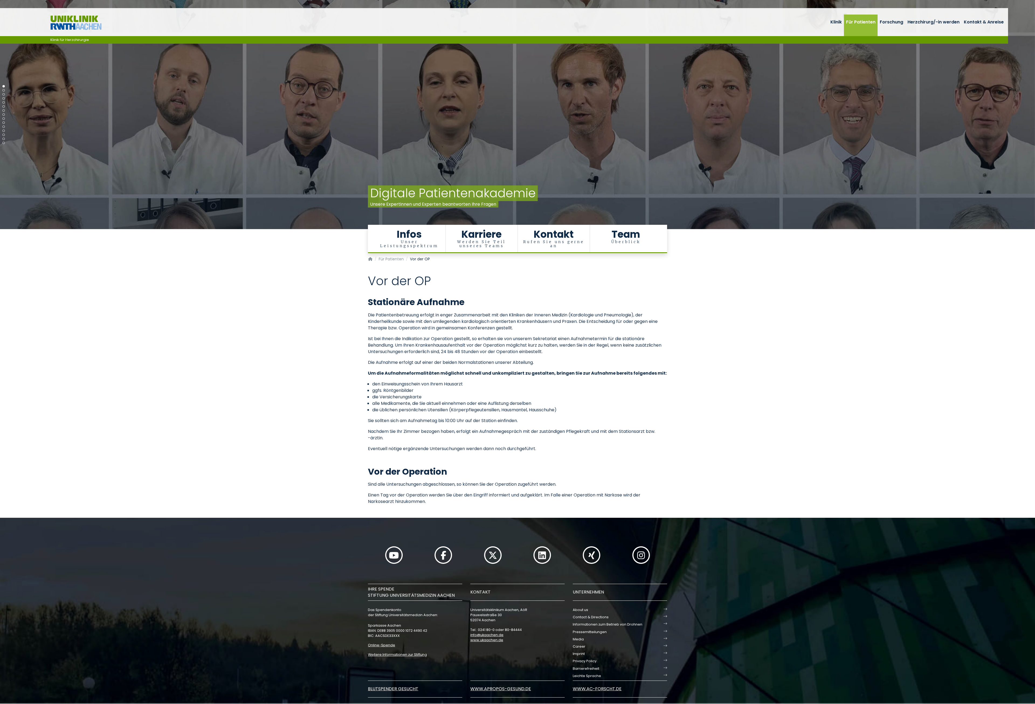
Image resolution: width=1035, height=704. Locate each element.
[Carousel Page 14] (3, 139)
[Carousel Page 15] (3, 143)
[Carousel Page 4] (3, 98)
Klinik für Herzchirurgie (69, 39)
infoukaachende (486, 635)
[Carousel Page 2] (3, 90)
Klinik (836, 22)
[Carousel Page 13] (3, 135)
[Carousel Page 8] (3, 114)
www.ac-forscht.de (597, 689)
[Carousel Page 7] (3, 110)
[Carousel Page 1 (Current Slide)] (3, 86)
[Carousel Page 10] (3, 123)
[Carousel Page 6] (3, 106)
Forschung (891, 22)
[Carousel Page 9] (3, 119)
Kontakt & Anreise (984, 22)
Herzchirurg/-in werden (934, 22)
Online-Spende (381, 645)
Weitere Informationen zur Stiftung (397, 654)
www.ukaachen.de (486, 640)
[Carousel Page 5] (3, 102)
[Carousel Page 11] (3, 127)
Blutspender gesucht (393, 689)
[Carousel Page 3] (3, 94)
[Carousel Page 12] (3, 131)
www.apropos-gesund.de (500, 689)
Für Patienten (860, 22)
